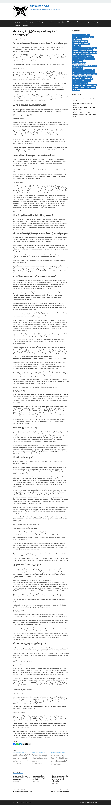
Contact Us (17, 25)
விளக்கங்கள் (75, 87)
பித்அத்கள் (79, 22)
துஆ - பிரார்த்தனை (88, 56)
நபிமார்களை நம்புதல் (77, 65)
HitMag (95, 802)
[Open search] (97, 22)
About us (25, 25)
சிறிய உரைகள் (70, 22)
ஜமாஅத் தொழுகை (76, 52)
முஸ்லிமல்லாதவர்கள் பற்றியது (79, 83)
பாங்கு (73, 74)
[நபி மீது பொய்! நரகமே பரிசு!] (41, 758)
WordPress (89, 802)
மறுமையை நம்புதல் (87, 78)
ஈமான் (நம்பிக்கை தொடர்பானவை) (80, 43)
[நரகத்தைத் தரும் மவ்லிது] (22, 758)
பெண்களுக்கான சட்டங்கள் (90, 74)
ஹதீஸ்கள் (93, 87)
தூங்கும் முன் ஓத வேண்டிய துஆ (81, 112)
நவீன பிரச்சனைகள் (77, 67)
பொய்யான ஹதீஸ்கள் (77, 76)
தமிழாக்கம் (85, 52)
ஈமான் (25, 22)
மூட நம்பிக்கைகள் (76, 85)
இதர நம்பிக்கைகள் (76, 39)
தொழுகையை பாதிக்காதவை (79, 63)
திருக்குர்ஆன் (17, 22)
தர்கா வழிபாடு (93, 52)
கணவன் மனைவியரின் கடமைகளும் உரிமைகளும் (84, 48)
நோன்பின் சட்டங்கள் (77, 72)
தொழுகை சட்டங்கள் (35, 22)
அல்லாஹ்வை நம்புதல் (83, 34)
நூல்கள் (44, 22)
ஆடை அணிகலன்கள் (77, 37)
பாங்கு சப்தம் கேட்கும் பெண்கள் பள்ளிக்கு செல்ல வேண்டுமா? (21, 777)
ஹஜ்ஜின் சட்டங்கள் (84, 87)
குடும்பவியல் (75, 50)
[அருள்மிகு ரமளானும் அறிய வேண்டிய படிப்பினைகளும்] (60, 758)
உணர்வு (93, 22)
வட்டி (84, 85)
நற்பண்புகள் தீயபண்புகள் (90, 65)
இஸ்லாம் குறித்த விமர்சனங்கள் (79, 41)
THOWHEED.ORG (39, 6)
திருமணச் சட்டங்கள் (77, 56)
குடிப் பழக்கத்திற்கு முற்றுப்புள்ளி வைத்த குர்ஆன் (38, 777)
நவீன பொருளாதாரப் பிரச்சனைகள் (80, 69)
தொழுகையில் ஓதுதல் (77, 61)
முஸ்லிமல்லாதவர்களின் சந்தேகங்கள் (81, 80)
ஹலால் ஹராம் (76, 89)
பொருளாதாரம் (87, 76)
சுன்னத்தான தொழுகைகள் (86, 50)
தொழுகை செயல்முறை (89, 59)
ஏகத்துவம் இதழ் (60, 22)
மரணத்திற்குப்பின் (76, 78)
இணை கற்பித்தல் (89, 37)
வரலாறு (87, 22)
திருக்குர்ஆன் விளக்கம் (86, 54)
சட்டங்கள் (51, 22)
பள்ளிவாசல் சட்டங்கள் (89, 72)
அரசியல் (74, 34)
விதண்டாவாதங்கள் (91, 85)
